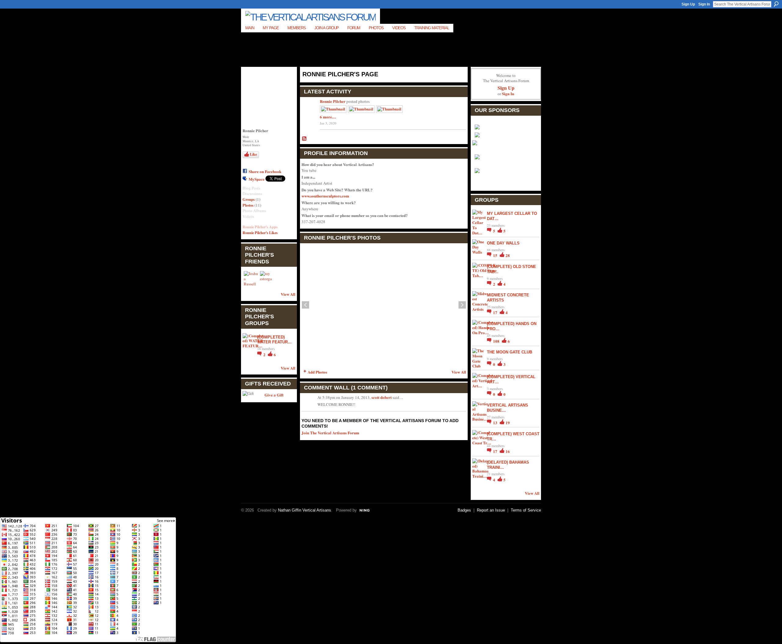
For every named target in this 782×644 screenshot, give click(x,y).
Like (253, 154)
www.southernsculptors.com (325, 196)
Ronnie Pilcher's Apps (260, 227)
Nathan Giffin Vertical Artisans (304, 510)
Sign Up (688, 4)
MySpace (257, 179)
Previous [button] (305, 305)
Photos (248, 205)
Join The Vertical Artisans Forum (330, 433)
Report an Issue (491, 510)
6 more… (328, 117)
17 (495, 312)
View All (288, 294)
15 (495, 255)
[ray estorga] (267, 278)
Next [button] (462, 305)
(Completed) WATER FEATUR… (274, 340)
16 (508, 451)
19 (508, 422)
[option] (383, 305)
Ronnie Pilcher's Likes (260, 232)
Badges (464, 510)
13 (495, 422)
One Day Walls (503, 243)
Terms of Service (526, 510)
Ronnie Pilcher (332, 101)
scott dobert (381, 397)
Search (776, 4)
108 (496, 341)
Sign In (704, 4)
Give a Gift (274, 395)
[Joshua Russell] (251, 278)
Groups (249, 199)
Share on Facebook (265, 171)
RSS (304, 139)
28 (508, 255)
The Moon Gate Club (509, 352)
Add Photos (317, 372)
